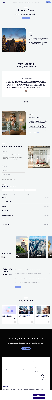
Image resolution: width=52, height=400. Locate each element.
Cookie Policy (27, 394)
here (38, 132)
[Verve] (3, 2)
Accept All (38, 397)
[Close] (50, 395)
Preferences (39, 392)
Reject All (38, 395)
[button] (15, 2)
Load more (18, 286)
